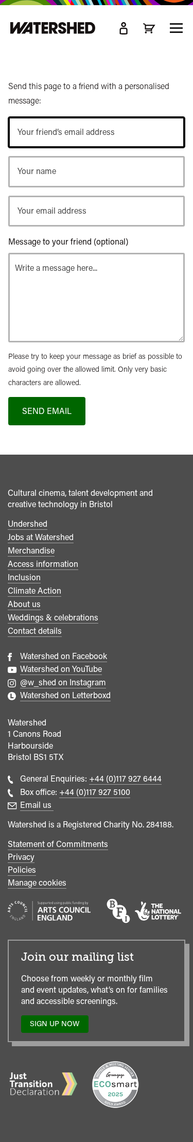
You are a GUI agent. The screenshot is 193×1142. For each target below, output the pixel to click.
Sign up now (57, 1025)
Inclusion (24, 577)
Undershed (27, 524)
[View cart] (149, 28)
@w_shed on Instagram (63, 682)
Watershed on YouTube (61, 669)
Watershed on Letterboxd (65, 695)
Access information (43, 564)
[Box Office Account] (123, 28)
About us (24, 604)
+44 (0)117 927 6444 (125, 778)
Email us (37, 805)
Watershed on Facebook (63, 656)
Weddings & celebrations (53, 617)
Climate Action (34, 590)
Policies (22, 870)
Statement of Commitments (58, 844)
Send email (47, 411)
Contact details (35, 631)
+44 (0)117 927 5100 (94, 792)
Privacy (21, 857)
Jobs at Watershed (41, 537)
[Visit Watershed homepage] (52, 28)
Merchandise (31, 550)
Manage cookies (37, 882)
